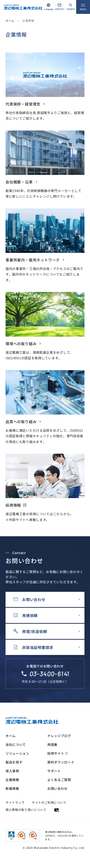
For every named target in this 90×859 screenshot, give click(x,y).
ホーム (10, 20)
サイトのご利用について (49, 802)
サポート (54, 771)
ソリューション (17, 753)
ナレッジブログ (59, 735)
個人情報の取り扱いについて (26, 809)
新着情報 (12, 788)
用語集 (52, 744)
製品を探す (14, 762)
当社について (16, 744)
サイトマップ (15, 802)
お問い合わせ (57, 788)
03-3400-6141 (49, 674)
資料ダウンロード (61, 762)
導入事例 (12, 771)
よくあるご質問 (59, 779)
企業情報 (12, 779)
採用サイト (57, 753)
